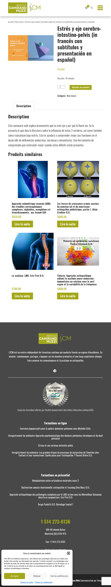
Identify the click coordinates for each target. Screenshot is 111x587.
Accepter (15, 576)
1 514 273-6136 (55, 521)
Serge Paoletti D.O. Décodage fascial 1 (55, 504)
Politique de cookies (26, 582)
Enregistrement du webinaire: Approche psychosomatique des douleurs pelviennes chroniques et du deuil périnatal (55, 437)
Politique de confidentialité (43, 582)
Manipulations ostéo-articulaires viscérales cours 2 (55, 480)
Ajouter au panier (80, 87)
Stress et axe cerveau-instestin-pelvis (55, 445)
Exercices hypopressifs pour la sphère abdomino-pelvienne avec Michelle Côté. (55, 428)
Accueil (11, 21)
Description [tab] (23, 105)
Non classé (19, 21)
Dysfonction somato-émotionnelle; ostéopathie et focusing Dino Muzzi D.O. (55, 487)
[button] (68, 553)
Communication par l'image (86, 580)
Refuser (36, 576)
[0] (86, 7)
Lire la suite (22, 224)
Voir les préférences (59, 576)
